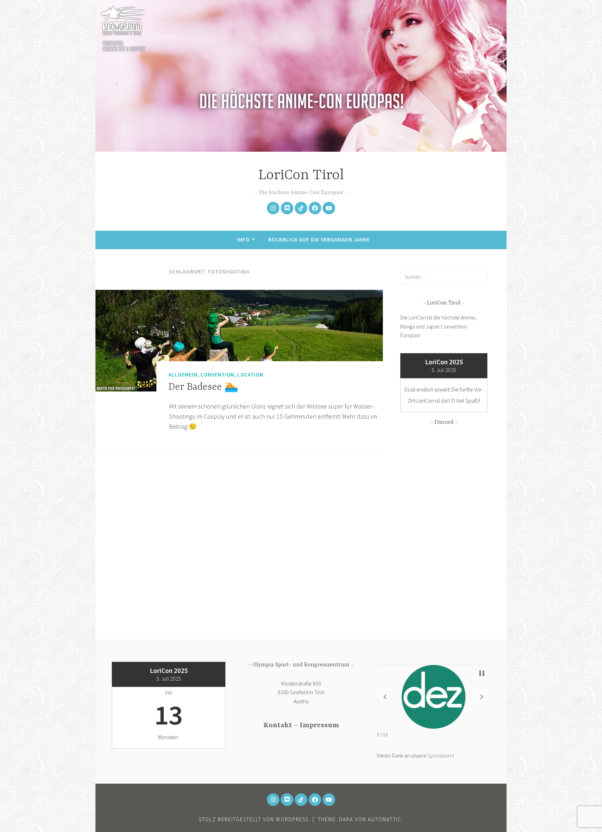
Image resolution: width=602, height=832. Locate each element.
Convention (217, 374)
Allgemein (183, 374)
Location (250, 374)
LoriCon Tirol (301, 175)
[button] (385, 696)
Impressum (319, 725)
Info (243, 239)
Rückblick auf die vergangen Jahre (319, 239)
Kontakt (277, 725)
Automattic (385, 819)
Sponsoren (440, 755)
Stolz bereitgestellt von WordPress (254, 819)
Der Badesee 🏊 (203, 387)
